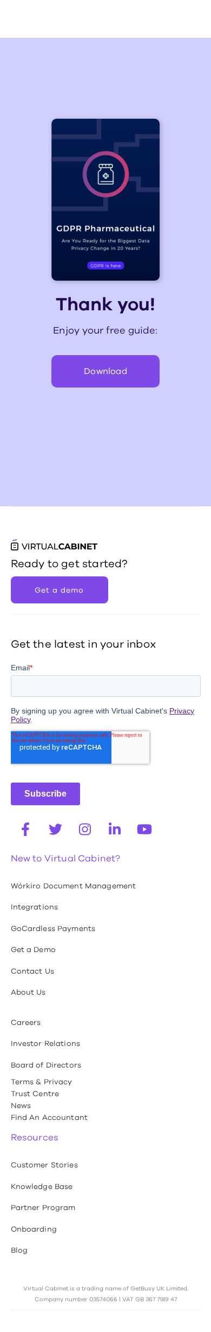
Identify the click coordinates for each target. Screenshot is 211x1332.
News (21, 1105)
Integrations (34, 906)
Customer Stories (44, 1164)
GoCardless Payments (53, 928)
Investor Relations (46, 1043)
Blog (19, 1250)
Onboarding (34, 1229)
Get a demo (59, 590)
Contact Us (32, 971)
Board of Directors (46, 1065)
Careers (26, 1022)
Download (105, 371)
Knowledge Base (42, 1186)
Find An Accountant (49, 1117)
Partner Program (43, 1207)
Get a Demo (33, 949)
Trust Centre (35, 1093)
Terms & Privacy (41, 1081)
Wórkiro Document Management (73, 885)
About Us (28, 992)
